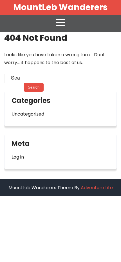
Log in (18, 157)
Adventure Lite (97, 187)
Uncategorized (28, 114)
